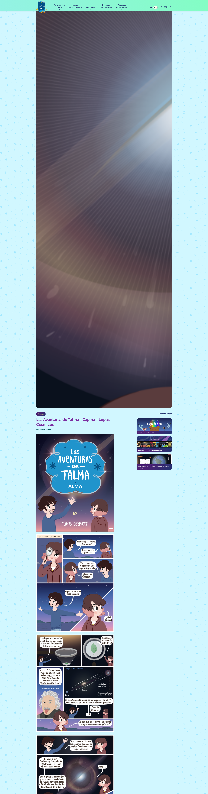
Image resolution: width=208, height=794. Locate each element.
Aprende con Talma (59, 6)
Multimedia (90, 7)
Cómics (41, 414)
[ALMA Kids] (41, 7)
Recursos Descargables (106, 6)
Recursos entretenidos (121, 6)
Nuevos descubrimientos (75, 6)
